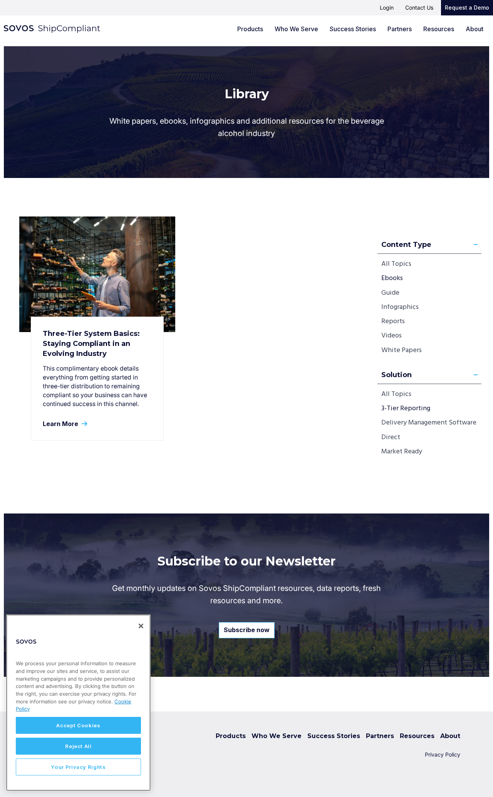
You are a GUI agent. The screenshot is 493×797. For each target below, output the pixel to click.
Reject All (78, 746)
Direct (390, 437)
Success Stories (353, 29)
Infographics (400, 307)
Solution (396, 375)
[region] (78, 702)
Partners (399, 29)
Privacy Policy (442, 754)
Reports (393, 321)
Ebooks (392, 278)
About (474, 29)
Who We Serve (296, 29)
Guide (390, 293)
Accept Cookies (78, 725)
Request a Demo (467, 7)
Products (250, 29)
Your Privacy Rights (78, 767)
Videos (391, 335)
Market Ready (401, 451)
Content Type (406, 244)
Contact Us (419, 7)
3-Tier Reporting (405, 408)
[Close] (140, 625)
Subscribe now (247, 630)
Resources (438, 29)
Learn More (61, 424)
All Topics (396, 264)
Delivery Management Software (428, 422)
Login (387, 7)
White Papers (401, 350)
